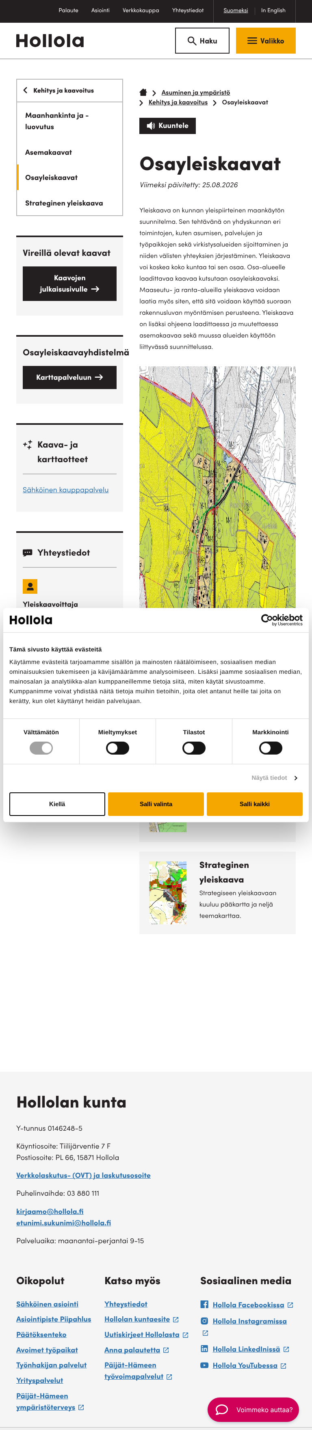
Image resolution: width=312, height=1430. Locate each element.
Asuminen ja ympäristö (196, 93)
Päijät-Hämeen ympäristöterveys (56, 1403)
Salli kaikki (255, 803)
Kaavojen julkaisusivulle (64, 284)
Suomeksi (235, 11)
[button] (253, 1410)
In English (273, 11)
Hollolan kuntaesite (141, 1321)
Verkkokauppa (144, 15)
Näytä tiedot (269, 777)
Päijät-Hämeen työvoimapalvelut (148, 1373)
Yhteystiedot (188, 11)
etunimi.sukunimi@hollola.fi (63, 1224)
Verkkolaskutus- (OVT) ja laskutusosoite (83, 1176)
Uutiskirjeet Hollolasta (146, 1336)
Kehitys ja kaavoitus (178, 103)
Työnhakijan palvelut (51, 1366)
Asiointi (100, 11)
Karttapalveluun (63, 378)
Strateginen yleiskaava (224, 873)
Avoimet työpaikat (47, 1351)
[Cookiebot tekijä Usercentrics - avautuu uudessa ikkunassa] (267, 620)
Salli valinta (156, 803)
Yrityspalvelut (39, 1381)
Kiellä (57, 803)
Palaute (71, 15)
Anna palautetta (136, 1352)
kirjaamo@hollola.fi (50, 1212)
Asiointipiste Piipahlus (53, 1320)
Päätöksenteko (41, 1335)
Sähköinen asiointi (47, 1305)
